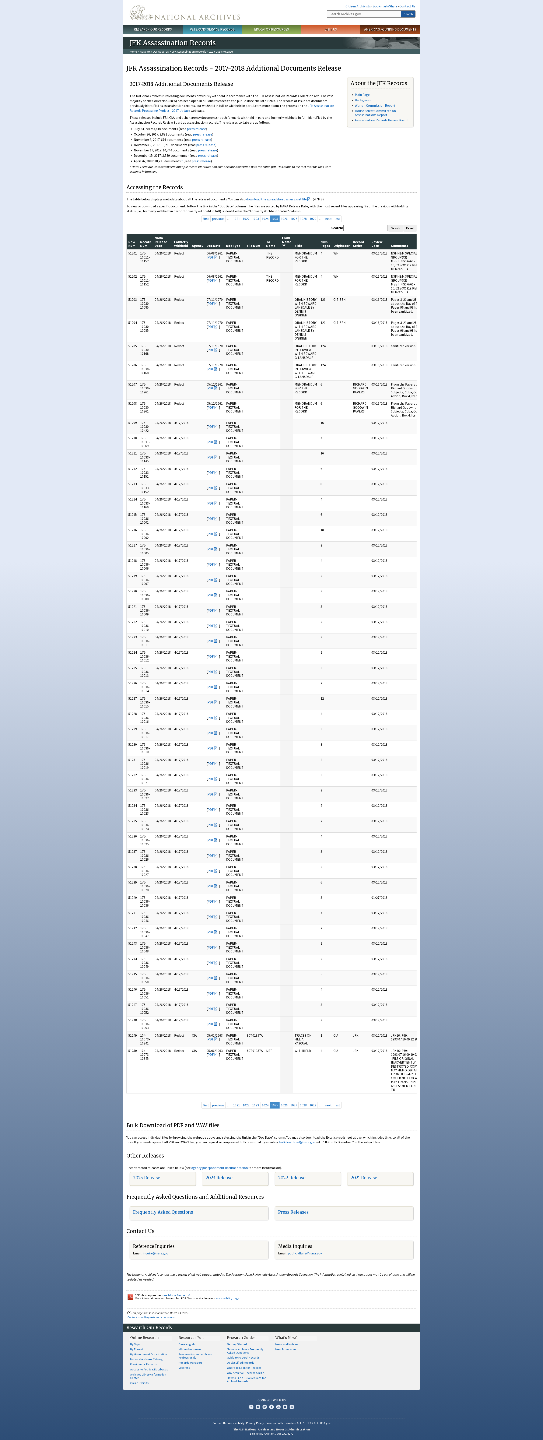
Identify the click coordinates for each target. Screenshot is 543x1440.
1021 (236, 219)
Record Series (358, 244)
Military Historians (190, 1349)
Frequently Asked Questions (163, 1212)
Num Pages (325, 244)
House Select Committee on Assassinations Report (375, 113)
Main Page (362, 94)
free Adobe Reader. (174, 1295)
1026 (284, 219)
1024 (265, 219)
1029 (312, 219)
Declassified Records (240, 1363)
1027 (293, 219)
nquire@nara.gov (156, 1253)
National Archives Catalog (146, 1359)
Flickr (291, 1406)
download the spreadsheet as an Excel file (276, 199)
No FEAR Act (310, 1423)
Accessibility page (227, 1298)
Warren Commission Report (375, 105)
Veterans (184, 1368)
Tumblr (271, 1406)
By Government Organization (148, 1354)
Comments (399, 245)
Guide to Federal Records (243, 1357)
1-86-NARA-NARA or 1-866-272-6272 (271, 1434)
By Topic (135, 1344)
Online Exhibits (139, 1383)
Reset (410, 228)
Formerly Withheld (181, 244)
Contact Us (407, 6)
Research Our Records (153, 29)
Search (408, 14)
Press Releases (293, 1212)
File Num (253, 245)
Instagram (264, 1406)
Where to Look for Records (244, 1368)
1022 (246, 219)
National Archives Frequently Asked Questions (245, 1351)
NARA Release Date (161, 242)
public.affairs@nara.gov (305, 1253)
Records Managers (191, 1363)
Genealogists (187, 1344)
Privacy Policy (255, 1423)
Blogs (285, 1406)
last (337, 219)
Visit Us (331, 29)
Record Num (145, 244)
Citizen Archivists (358, 6)
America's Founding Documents (390, 29)
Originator (341, 245)
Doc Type (233, 245)
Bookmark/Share (385, 6)
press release (196, 129)
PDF (211, 257)
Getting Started (237, 1344)
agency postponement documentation (219, 1168)
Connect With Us (272, 1400)
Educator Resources (271, 29)
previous (218, 219)
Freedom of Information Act (283, 1423)
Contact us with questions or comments (151, 1317)
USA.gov (325, 1423)
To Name (270, 244)
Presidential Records (143, 1364)
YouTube (278, 1406)
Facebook (251, 1406)
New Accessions (285, 1349)
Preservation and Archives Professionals (195, 1356)
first (206, 219)
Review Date (376, 244)
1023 (255, 219)
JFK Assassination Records (189, 51)
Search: (337, 228)
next (328, 219)
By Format (136, 1349)
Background (363, 100)
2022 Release (291, 1177)
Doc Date (214, 245)
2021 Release (364, 1177)
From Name (286, 240)
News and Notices (286, 1344)
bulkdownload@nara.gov (297, 1142)
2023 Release (219, 1177)
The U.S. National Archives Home (185, 12)
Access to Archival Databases (149, 1369)
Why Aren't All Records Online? (246, 1373)
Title (298, 245)
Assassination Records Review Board (381, 120)
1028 (303, 219)
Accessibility (236, 1423)
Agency (197, 245)
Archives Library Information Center (148, 1376)
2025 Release (146, 1177)
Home (133, 51)
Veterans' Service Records (212, 29)
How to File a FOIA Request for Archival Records (246, 1379)
